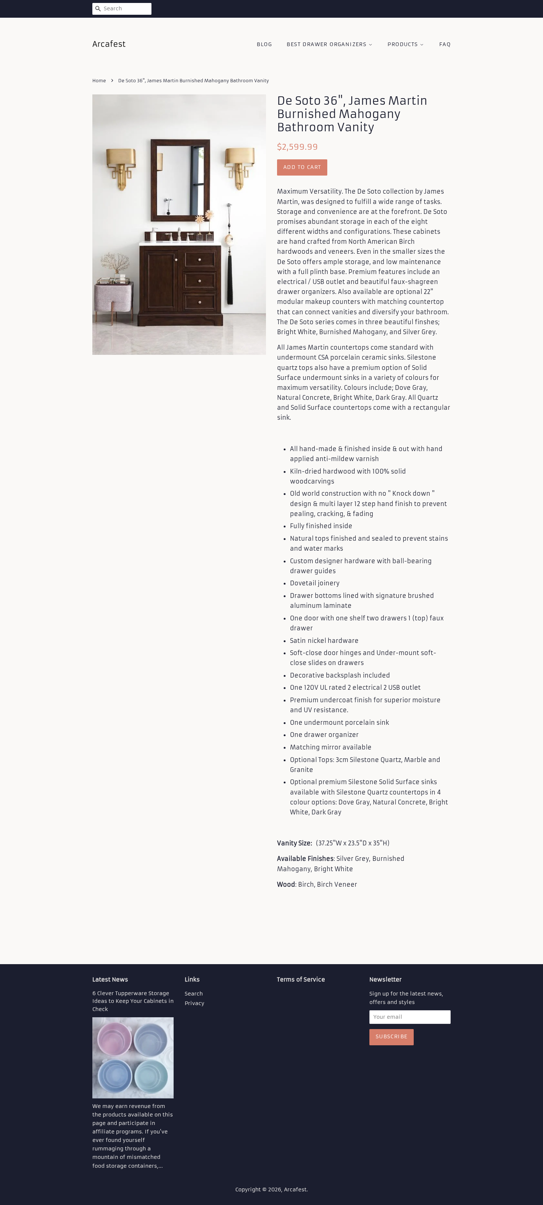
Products (403, 44)
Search (194, 994)
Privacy (194, 1003)
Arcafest (295, 1190)
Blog (264, 44)
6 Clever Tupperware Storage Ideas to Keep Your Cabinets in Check (133, 1001)
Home (99, 80)
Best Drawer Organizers (327, 44)
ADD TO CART (302, 167)
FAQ (445, 44)
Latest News (110, 979)
